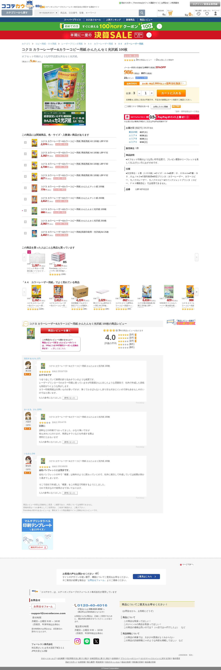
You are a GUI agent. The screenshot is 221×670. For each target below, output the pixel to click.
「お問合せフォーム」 (96, 580)
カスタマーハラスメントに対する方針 (155, 658)
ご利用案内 (174, 3)
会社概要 (60, 658)
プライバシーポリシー (129, 658)
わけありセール (93, 19)
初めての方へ (126, 3)
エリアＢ (133, 138)
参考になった (69, 398)
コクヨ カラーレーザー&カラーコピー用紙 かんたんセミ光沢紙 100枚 (73, 209)
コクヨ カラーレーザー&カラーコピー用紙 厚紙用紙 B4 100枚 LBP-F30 (74, 164)
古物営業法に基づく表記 (100, 658)
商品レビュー (146, 19)
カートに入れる (171, 93)
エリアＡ (133, 135)
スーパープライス (72, 19)
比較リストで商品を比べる (138, 106)
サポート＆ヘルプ (48, 658)
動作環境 (176, 658)
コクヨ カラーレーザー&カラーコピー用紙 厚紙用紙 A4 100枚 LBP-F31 (74, 152)
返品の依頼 (125, 662)
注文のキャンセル (112, 662)
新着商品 (130, 19)
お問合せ (165, 3)
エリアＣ (133, 142)
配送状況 (99, 662)
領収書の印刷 (137, 662)
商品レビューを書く (59, 330)
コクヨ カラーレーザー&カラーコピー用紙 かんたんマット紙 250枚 (72, 198)
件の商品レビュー (144, 60)
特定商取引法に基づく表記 (77, 658)
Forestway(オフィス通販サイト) (147, 3)
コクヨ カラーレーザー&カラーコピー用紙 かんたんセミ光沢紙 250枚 (73, 220)
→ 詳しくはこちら (58, 348)
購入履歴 (90, 662)
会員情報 (81, 662)
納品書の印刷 (150, 662)
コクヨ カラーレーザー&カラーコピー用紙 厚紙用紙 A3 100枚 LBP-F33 (74, 141)
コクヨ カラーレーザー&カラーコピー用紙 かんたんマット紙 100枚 (72, 186)
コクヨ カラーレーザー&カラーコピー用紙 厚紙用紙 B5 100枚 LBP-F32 (74, 175)
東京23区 (133, 132)
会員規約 (115, 658)
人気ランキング (113, 19)
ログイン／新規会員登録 (205, 4)
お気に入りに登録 (160, 107)
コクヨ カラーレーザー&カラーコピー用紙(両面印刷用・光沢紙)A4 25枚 (75, 232)
